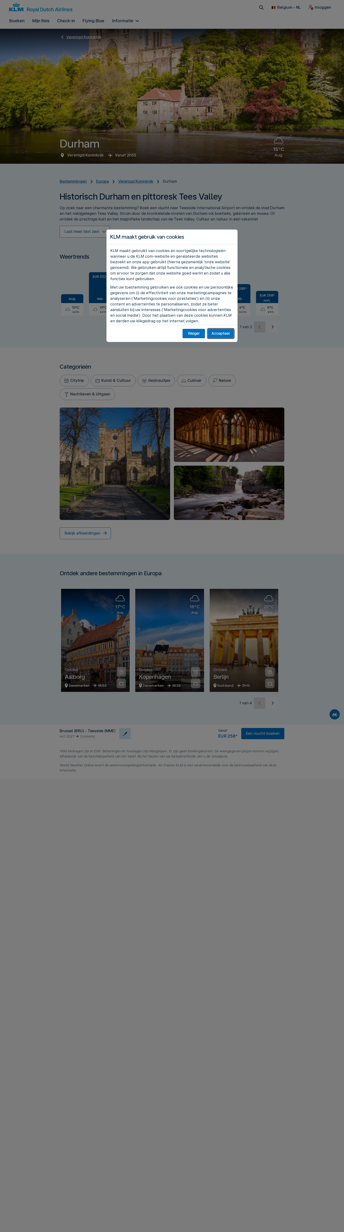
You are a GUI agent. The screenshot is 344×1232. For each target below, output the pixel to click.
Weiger (194, 333)
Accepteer (221, 333)
